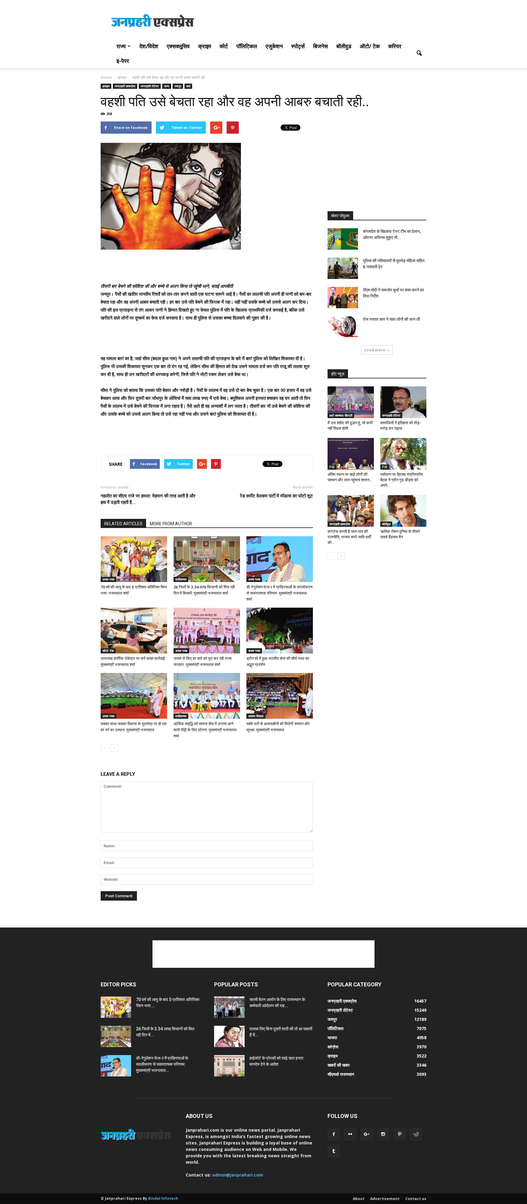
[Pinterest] (399, 1134)
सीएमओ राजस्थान (341, 1074)
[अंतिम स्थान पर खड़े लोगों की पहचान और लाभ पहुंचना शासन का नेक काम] (351, 454)
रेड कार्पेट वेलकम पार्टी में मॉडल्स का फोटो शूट (276, 496)
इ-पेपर (123, 60)
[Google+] (366, 1134)
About (358, 1198)
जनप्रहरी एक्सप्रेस (125, 86)
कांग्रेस (333, 1047)
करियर (394, 46)
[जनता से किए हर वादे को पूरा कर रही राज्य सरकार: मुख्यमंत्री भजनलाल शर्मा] (207, 630)
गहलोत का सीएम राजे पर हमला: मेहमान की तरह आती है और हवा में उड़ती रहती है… (148, 499)
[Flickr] (350, 1134)
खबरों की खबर (339, 1065)
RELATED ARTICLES (123, 523)
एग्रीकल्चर (180, 579)
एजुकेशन (274, 46)
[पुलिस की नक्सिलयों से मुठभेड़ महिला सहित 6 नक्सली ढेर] (343, 268)
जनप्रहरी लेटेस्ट (150, 86)
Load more (374, 350)
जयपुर (177, 86)
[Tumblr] (334, 1151)
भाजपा (332, 1037)
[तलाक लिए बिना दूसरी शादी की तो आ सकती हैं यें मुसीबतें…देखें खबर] (229, 1036)
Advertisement (385, 1198)
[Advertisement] (315, 22)
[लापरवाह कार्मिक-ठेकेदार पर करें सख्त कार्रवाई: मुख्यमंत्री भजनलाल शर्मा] (134, 630)
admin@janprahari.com (237, 1175)
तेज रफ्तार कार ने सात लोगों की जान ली (391, 319)
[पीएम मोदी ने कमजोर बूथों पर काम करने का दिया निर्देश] (343, 297)
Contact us (415, 1198)
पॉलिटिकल (246, 46)
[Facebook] (334, 1134)
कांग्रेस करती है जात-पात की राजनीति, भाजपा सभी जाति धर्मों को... (349, 537)
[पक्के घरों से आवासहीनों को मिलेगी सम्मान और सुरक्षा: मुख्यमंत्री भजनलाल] (279, 696)
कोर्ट (224, 46)
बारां (188, 86)
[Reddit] (416, 1134)
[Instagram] (383, 1134)
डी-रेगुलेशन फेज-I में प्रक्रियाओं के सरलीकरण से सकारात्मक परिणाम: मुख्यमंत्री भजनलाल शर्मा (279, 593)
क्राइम (204, 46)
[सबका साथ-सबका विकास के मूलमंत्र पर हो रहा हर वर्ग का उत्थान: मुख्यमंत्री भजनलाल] (134, 696)
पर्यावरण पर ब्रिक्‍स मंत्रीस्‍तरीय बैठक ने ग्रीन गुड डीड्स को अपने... (401, 480)
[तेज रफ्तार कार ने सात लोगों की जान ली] (343, 327)
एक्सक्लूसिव (178, 46)
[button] (419, 53)
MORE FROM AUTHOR (171, 523)
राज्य (121, 46)
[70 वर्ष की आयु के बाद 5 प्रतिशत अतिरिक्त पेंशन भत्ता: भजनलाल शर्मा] (134, 559)
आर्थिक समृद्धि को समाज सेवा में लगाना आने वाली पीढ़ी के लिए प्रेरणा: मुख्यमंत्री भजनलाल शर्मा (205, 729)
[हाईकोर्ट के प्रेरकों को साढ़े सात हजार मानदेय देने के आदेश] (229, 1065)
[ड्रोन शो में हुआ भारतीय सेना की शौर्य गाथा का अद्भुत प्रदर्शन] (279, 630)
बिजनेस (320, 46)
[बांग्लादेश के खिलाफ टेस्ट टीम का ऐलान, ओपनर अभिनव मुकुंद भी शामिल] (343, 239)
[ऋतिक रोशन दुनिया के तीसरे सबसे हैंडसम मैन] (403, 511)
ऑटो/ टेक (370, 46)
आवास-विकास (256, 716)
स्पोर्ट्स (298, 46)
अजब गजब (108, 579)
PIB (332, 467)
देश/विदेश (148, 46)
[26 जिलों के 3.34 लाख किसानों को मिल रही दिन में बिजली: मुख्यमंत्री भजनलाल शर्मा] (207, 559)
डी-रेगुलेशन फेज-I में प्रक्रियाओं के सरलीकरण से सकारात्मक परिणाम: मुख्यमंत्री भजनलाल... (162, 1064)
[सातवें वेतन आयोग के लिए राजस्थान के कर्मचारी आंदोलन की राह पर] (229, 1007)
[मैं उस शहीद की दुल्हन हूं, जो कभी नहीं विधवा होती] (351, 402)
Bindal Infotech (163, 1198)
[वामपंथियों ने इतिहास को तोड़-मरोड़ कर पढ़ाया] (403, 402)
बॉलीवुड (343, 46)
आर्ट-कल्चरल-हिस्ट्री (340, 415)
